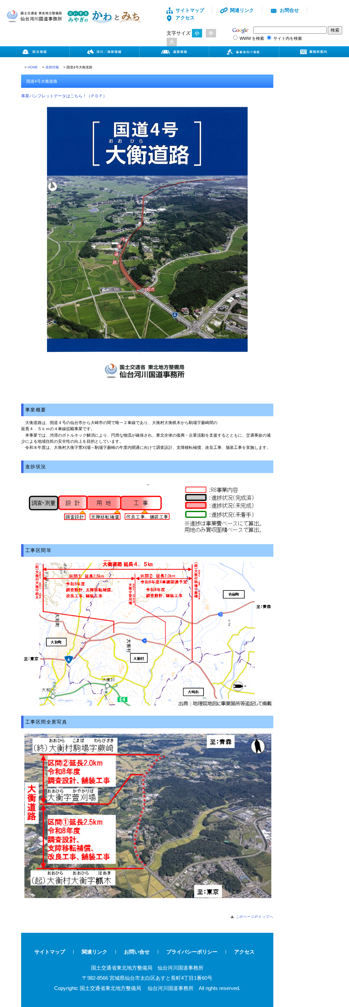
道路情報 (52, 67)
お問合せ (289, 10)
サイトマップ (190, 10)
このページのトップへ (254, 917)
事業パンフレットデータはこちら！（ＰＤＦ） (64, 96)
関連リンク (242, 10)
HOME (33, 67)
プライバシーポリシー (191, 952)
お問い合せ (137, 952)
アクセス (185, 17)
